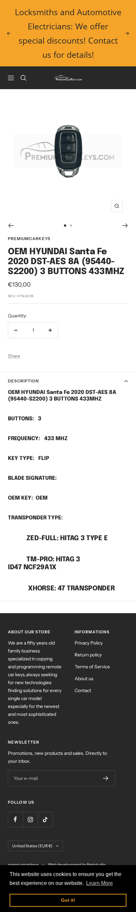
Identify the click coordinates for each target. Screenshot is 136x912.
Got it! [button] (68, 900)
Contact (83, 690)
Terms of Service (92, 667)
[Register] (106, 778)
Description (23, 380)
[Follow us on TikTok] (45, 819)
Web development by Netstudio (77, 864)
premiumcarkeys (29, 238)
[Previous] (11, 225)
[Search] (23, 78)
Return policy (88, 655)
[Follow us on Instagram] (30, 819)
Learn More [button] (99, 883)
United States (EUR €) (32, 845)
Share (14, 356)
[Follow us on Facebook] (15, 819)
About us (84, 679)
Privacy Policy (89, 643)
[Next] (125, 225)
